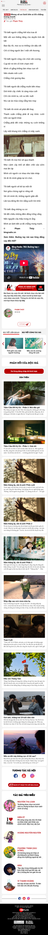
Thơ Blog (23, 10)
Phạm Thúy (18, 21)
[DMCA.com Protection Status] (19, 922)
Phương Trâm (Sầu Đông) (27, 849)
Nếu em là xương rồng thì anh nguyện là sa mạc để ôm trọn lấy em (34, 352)
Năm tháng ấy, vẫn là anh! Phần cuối (19, 485)
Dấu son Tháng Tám (12, 679)
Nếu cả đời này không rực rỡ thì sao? (20, 756)
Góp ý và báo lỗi (24, 931)
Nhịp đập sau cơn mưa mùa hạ (17, 601)
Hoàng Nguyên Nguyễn (29, 833)
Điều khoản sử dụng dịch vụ (24, 930)
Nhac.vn (26, 933)
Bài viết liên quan (11, 332)
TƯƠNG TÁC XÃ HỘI (24, 770)
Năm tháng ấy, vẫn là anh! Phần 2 (18, 524)
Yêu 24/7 (5, 10)
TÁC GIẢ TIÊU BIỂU (24, 794)
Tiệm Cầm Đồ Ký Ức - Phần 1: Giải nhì (20, 446)
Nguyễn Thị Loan (26, 802)
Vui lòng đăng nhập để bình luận (24, 371)
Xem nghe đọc (34, 10)
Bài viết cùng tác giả (31, 332)
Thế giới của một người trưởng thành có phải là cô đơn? (14, 352)
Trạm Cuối (8, 640)
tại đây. (22, 301)
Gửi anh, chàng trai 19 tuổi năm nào (19, 717)
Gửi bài (22, 324)
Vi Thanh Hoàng (25, 881)
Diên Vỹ (21, 817)
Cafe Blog (14, 10)
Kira (19, 865)
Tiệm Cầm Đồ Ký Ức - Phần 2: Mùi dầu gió (22, 407)
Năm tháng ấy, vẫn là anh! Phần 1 (18, 562)
